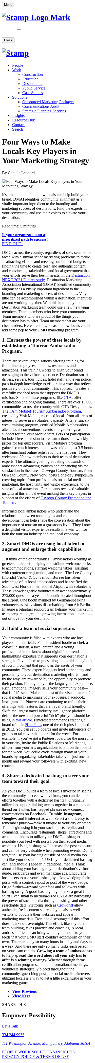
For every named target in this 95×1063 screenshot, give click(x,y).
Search (17, 129)
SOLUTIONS (43, 1052)
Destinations (32, 83)
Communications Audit (40, 106)
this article (24, 720)
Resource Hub (23, 120)
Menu (8, 5)
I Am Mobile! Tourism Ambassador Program (45, 411)
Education (30, 79)
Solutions (19, 97)
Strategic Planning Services (44, 111)
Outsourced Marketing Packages (48, 102)
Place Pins (33, 724)
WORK (24, 1052)
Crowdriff (65, 905)
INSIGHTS (65, 1052)
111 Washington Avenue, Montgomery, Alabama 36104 (46, 1043)
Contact (18, 124)
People (17, 65)
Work (16, 70)
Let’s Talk (10, 1026)
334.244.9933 (13, 1035)
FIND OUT (25, 239)
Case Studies (32, 93)
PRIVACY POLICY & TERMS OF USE (35, 1056)
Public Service (33, 88)
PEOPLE (9, 1052)
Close (8, 40)
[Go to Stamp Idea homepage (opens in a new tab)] (15, 53)
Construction (32, 74)
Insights (18, 115)
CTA (68, 397)
